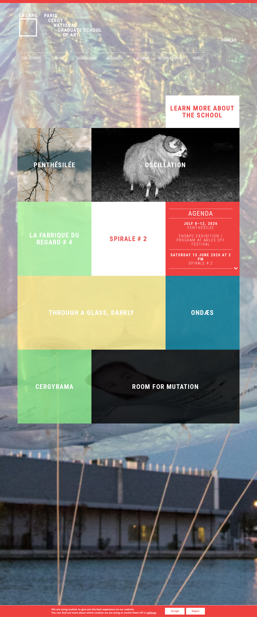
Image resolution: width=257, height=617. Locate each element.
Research (114, 58)
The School (31, 58)
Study (59, 58)
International (170, 58)
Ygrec (198, 58)
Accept (175, 611)
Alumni (142, 58)
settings (151, 613)
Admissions (87, 58)
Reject (195, 611)
